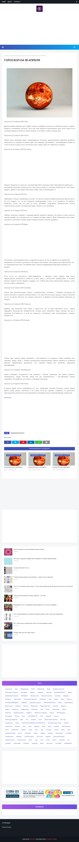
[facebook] (76, 1)
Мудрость (64, 706)
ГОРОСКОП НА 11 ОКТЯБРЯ (61, 467)
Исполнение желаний (30, 699)
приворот (19, 736)
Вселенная (24, 692)
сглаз (36, 740)
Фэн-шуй (63, 719)
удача (42, 743)
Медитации (34, 706)
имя (42, 730)
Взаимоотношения (58, 689)
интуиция (49, 730)
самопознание (21, 740)
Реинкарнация (61, 713)
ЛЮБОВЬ (24, 702)
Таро (21, 719)
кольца (56, 730)
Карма (56, 699)
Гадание (32, 692)
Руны (23, 716)
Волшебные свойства (11, 692)
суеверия (8, 743)
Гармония (40, 692)
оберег (36, 733)
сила (42, 740)
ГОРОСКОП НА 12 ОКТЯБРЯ (37, 467)
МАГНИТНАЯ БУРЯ (49, 702)
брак (30, 726)
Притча (52, 713)
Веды (48, 689)
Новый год (15, 709)
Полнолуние (56, 709)
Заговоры (57, 696)
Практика (8, 713)
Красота (69, 699)
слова (47, 740)
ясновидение (68, 743)
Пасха (47, 709)
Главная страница (9, 56)
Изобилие (8, 699)
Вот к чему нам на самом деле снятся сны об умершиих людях (33, 623)
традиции (34, 743)
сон (69, 740)
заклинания (15, 730)
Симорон (48, 716)
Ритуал (17, 716)
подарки (50, 733)
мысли (20, 733)
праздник (68, 733)
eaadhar (32, 839)
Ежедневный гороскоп (22, 56)
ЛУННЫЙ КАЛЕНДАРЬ (12, 702)
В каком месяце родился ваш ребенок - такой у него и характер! (33, 577)
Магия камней (69, 702)
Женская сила (34, 696)
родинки (48, 736)
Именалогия (17, 699)
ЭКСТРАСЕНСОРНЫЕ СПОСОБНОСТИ (33, 723)
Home (4, 2)
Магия (60, 702)
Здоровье (66, 696)
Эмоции (66, 723)
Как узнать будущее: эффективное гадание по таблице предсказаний (35, 559)
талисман (26, 743)
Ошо (41, 709)
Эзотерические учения (54, 723)
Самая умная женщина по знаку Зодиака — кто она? (30, 596)
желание (56, 726)
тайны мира (16, 743)
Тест (27, 719)
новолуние (28, 733)
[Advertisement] (39, 28)
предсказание (9, 736)
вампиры (36, 726)
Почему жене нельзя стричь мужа (24, 633)
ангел (24, 726)
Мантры (25, 706)
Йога (50, 699)
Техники (33, 719)
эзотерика (58, 743)
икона (36, 730)
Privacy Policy (6, 827)
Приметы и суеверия (41, 713)
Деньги (70, 692)
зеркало (23, 730)
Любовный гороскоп (35, 702)
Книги (62, 699)
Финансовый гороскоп (51, 719)
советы (54, 740)
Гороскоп (49, 692)
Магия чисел (9, 706)
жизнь (7, 730)
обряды (43, 733)
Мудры (7, 709)
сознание (62, 740)
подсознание (59, 733)
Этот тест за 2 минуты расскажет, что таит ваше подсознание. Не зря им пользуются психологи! (43, 586)
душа (49, 726)
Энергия (17, 726)
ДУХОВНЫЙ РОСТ (59, 692)
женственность (66, 726)
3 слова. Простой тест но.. (22, 568)
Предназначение (18, 713)
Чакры (17, 723)
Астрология (8, 689)
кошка (63, 730)
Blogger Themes (51, 839)
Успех (40, 719)
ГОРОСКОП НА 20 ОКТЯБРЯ (13, 467)
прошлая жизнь (29, 736)
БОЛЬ (33, 689)
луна (68, 730)
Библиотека (40, 689)
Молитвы (55, 706)
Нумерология (25, 709)
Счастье (56, 716)
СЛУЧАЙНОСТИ (32, 716)
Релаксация (8, 716)
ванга (43, 726)
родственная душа (58, 736)
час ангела (49, 743)
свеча (30, 740)
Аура (16, 689)
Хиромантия (9, 723)
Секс (41, 716)
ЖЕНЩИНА (24, 696)
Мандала (18, 706)
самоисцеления (10, 740)
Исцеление (42, 699)
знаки (30, 730)
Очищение (34, 709)
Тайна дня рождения (11, 719)
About (10, 2)
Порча (64, 709)
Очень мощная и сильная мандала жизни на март (29, 549)
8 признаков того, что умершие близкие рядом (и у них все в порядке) (35, 605)
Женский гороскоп (46, 696)
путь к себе (40, 736)
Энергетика (8, 726)
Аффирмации (24, 689)
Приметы (29, 713)
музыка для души (10, 733)
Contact (17, 2)
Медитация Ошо (45, 706)
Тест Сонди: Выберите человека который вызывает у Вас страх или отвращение (38, 614)
